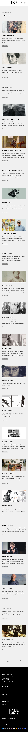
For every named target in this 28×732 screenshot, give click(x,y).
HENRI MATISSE (7, 317)
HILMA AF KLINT (7, 349)
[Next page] (20, 660)
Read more (5, 45)
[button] (3, 367)
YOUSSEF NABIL (8, 640)
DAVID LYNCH (7, 202)
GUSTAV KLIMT (7, 285)
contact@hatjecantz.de (8, 681)
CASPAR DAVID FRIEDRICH (11, 151)
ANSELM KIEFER (7, 87)
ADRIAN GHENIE (8, 36)
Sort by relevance (6, 12)
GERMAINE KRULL (8, 254)
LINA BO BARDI (7, 410)
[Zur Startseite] (14, 3)
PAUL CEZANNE (7, 505)
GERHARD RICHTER (9, 234)
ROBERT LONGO (8, 557)
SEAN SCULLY (7, 588)
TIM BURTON (6, 608)
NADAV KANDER (8, 473)
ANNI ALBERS (7, 67)
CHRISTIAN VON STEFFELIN (12, 170)
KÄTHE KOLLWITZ (8, 380)
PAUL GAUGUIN (7, 525)
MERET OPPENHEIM (9, 442)
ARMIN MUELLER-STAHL (10, 119)
